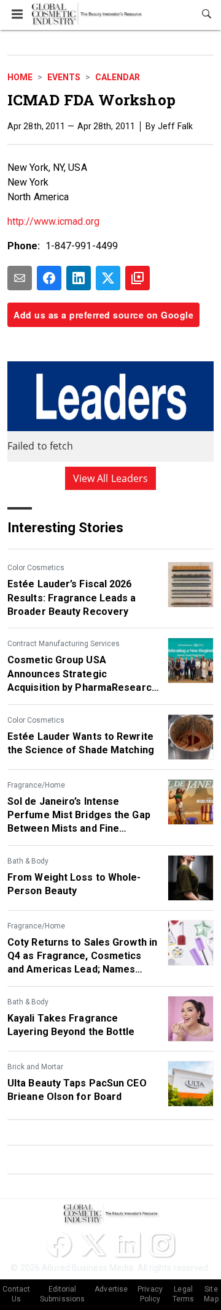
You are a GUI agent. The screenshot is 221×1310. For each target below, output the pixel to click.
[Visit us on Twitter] (93, 1244)
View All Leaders (111, 478)
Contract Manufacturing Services (63, 643)
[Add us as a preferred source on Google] (137, 278)
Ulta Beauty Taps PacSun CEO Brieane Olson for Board (77, 1089)
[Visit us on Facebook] (59, 1244)
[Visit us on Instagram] (162, 1244)
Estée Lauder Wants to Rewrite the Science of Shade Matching (80, 743)
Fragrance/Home (36, 785)
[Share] (49, 278)
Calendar (117, 77)
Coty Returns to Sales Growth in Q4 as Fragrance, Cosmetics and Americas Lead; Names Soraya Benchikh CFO (82, 956)
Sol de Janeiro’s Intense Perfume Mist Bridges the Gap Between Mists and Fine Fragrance (78, 816)
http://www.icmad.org (53, 221)
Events (63, 77)
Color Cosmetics (35, 567)
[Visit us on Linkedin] (127, 1244)
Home (20, 77)
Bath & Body (27, 861)
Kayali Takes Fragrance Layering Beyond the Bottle (71, 1024)
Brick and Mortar (35, 1067)
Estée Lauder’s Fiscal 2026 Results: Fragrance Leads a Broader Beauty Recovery (71, 597)
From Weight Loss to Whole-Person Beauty (74, 884)
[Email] (19, 278)
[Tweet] (108, 278)
